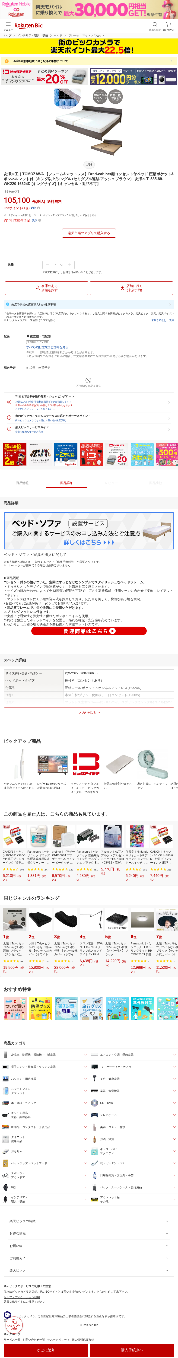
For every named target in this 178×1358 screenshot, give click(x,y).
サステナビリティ (58, 1339)
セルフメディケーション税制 (22, 1297)
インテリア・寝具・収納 (32, 35)
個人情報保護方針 (83, 1339)
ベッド (58, 35)
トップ (7, 35)
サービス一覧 (12, 1339)
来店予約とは (159, 320)
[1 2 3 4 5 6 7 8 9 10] (58, 265)
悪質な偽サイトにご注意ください (24, 1301)
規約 (171, 320)
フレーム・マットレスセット (86, 35)
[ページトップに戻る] (171, 1342)
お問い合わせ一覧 (34, 1339)
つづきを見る (87, 712)
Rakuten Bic (29, 26)
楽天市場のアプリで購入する (89, 233)
